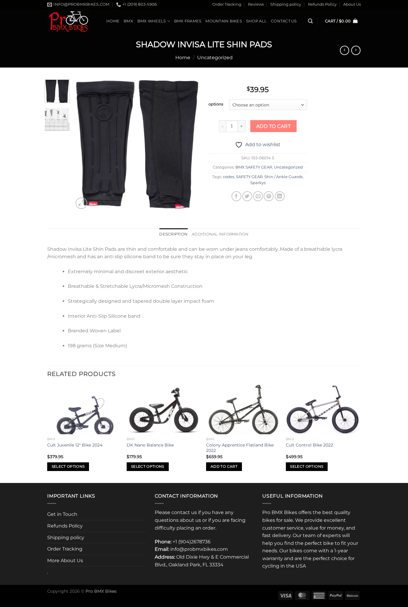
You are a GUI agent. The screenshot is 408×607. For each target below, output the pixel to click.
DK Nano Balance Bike (150, 445)
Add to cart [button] (224, 466)
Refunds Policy (322, 4)
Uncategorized (215, 57)
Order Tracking (226, 4)
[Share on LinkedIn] (280, 196)
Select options (68, 466)
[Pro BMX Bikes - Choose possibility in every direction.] (72, 21)
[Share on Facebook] (236, 196)
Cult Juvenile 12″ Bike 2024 (74, 445)
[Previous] (83, 145)
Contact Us (284, 21)
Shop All (256, 21)
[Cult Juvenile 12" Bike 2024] (84, 409)
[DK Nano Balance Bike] (163, 409)
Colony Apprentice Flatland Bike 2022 (240, 447)
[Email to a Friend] (258, 196)
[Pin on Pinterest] (269, 196)
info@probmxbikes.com (199, 549)
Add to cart (273, 126)
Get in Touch (62, 514)
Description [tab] (173, 234)
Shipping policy (285, 4)
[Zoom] (81, 203)
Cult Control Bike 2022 (309, 445)
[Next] (189, 145)
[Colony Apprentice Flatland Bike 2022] (243, 409)
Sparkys (258, 183)
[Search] (310, 21)
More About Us (65, 560)
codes (228, 177)
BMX (128, 21)
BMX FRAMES (188, 21)
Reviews (256, 4)
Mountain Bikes (223, 21)
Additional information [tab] (220, 234)
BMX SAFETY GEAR (253, 167)
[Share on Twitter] (247, 196)
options (215, 104)
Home (112, 21)
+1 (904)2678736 (192, 542)
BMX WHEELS (151, 21)
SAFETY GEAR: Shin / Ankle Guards (269, 177)
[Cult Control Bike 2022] (323, 409)
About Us (352, 4)
